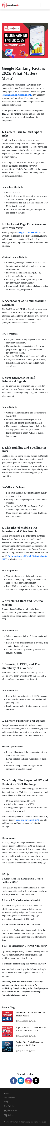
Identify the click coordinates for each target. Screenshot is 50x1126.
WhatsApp (12, 1110)
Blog (6, 1102)
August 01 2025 (23, 1051)
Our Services (9, 1098)
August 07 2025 (23, 1036)
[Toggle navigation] (44, 5)
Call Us (11, 1115)
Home (6, 1094)
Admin (33, 1021)
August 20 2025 (23, 1021)
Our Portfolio (9, 1106)
